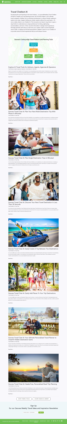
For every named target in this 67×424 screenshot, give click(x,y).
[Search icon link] (64, 2)
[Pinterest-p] (57, 420)
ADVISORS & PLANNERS (26, 1)
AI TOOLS (34, 1)
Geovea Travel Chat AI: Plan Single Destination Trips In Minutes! (31, 158)
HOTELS (45, 1)
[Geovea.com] (6, 1)
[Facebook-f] (51, 420)
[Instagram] (59, 420)
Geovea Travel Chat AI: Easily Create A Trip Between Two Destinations (33, 249)
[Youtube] (61, 420)
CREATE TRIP (17, 1)
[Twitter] (53, 420)
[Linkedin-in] (55, 420)
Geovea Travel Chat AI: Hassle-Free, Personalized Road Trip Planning (32, 384)
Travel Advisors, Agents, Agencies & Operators (16, 69)
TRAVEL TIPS (56, 1)
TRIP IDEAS (40, 1)
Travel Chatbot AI (29, 69)
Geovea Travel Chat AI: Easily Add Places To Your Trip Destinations (32, 293)
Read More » (10, 76)
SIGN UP (41, 412)
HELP (61, 1)
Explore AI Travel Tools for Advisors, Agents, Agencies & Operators (32, 67)
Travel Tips (34, 69)
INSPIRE (50, 1)
